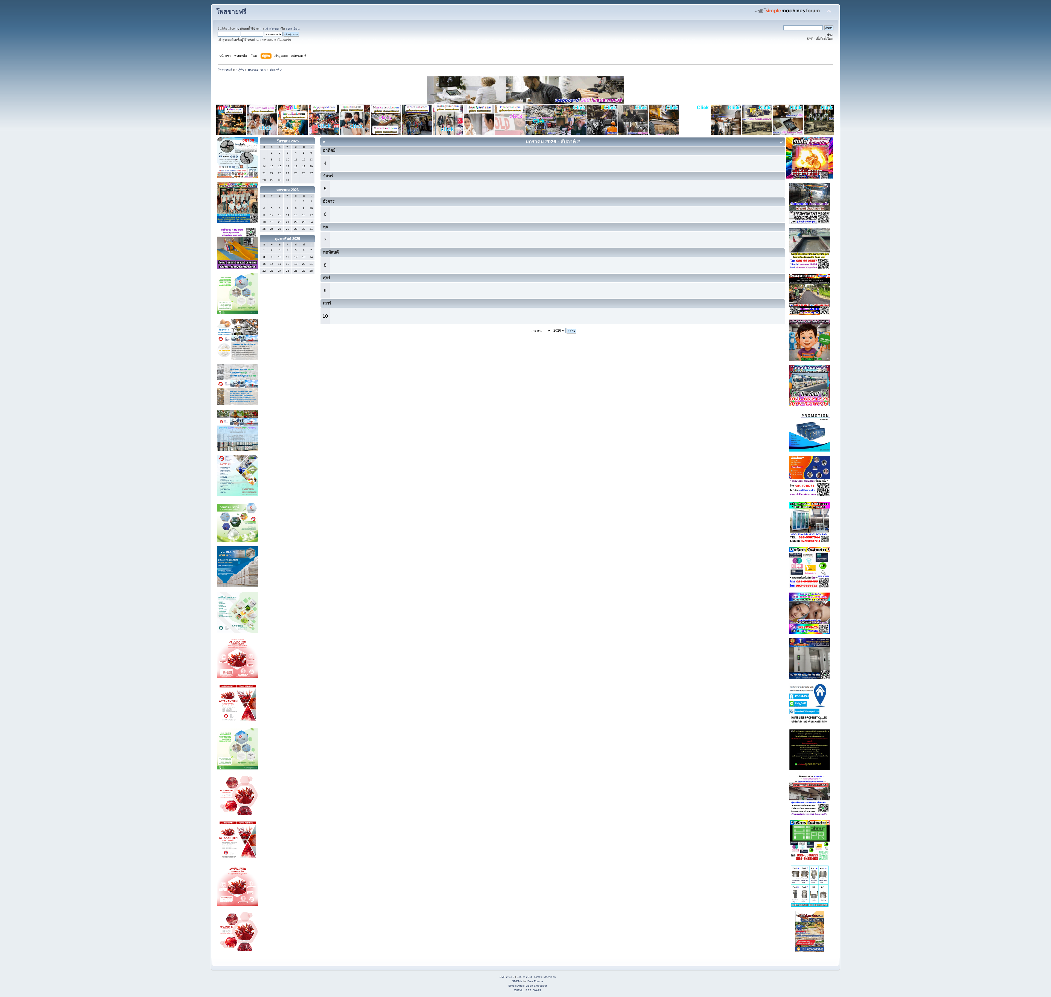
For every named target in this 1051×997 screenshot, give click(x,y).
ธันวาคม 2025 (287, 141)
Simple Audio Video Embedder (527, 985)
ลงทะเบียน (293, 28)
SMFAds (517, 981)
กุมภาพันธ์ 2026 (287, 239)
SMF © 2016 (525, 976)
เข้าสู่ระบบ (272, 28)
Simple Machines (545, 976)
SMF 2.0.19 (506, 976)
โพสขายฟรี (231, 11)
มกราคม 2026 (287, 190)
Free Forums (535, 981)
